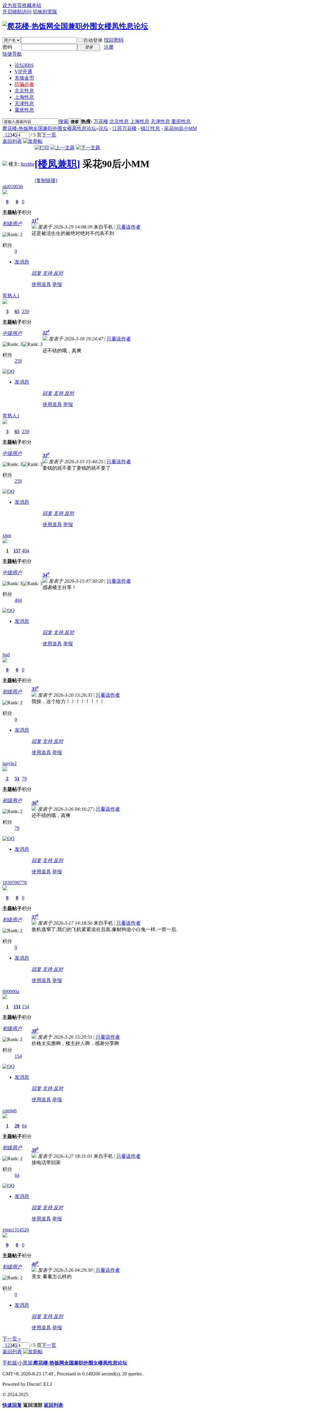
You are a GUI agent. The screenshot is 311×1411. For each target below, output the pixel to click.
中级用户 (12, 333)
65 (17, 311)
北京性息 (24, 90)
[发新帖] (33, 141)
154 (25, 1006)
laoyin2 (9, 763)
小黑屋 (25, 1362)
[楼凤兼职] (57, 163)
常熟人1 (10, 295)
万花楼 (101, 121)
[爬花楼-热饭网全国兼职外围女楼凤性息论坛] (75, 26)
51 (17, 778)
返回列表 (12, 141)
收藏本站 (31, 5)
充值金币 (24, 78)
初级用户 (12, 223)
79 (24, 778)
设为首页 (12, 5)
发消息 (22, 261)
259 (25, 311)
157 (17, 550)
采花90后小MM (180, 128)
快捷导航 (12, 54)
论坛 (24, 65)
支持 (48, 273)
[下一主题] (88, 147)
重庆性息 (24, 109)
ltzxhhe (28, 164)
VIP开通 (23, 71)
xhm (6, 535)
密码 (7, 47)
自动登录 (93, 40)
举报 (57, 284)
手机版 (9, 1362)
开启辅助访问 (17, 11)
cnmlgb (9, 1110)
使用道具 (41, 284)
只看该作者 (128, 226)
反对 (58, 273)
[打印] (42, 147)
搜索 (63, 121)
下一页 (49, 134)
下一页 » (11, 1338)
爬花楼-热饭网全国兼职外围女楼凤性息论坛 (49, 128)
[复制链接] (46, 180)
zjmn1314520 (15, 1229)
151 (17, 1006)
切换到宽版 (45, 11)
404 (25, 550)
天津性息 (24, 103)
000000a (10, 991)
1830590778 (14, 882)
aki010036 (12, 186)
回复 (36, 273)
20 (17, 1125)
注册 (109, 47)
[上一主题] (62, 147)
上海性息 (24, 97)
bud (6, 654)
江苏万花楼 (124, 128)
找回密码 (113, 40)
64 (24, 1125)
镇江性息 (150, 128)
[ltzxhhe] (4, 164)
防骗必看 (24, 84)
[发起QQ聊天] (8, 371)
